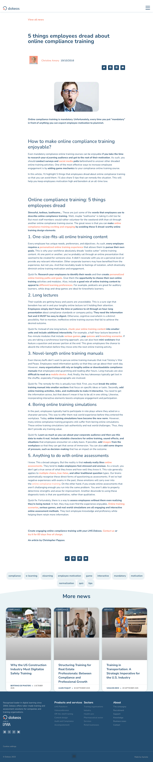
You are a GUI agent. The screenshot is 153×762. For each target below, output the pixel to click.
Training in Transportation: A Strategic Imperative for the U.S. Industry (123, 671)
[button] (104, 67)
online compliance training (46, 483)
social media (66, 161)
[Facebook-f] (14, 732)
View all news (36, 19)
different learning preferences (55, 285)
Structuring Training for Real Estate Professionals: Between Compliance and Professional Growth (74, 673)
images (107, 442)
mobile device (58, 374)
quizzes (91, 336)
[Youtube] (18, 732)
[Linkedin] (4, 732)
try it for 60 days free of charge (45, 534)
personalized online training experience (61, 247)
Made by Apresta (141, 757)
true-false (62, 473)
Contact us (108, 531)
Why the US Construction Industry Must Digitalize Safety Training (28, 669)
